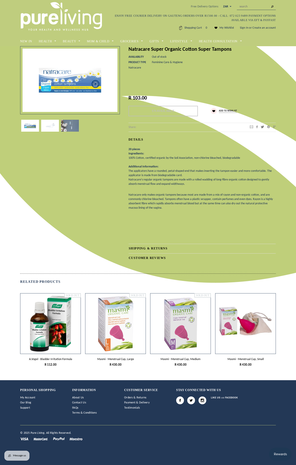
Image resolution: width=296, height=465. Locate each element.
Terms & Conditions (84, 412)
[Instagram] (202, 400)
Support (25, 407)
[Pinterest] (268, 127)
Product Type (137, 62)
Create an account (264, 27)
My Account (27, 397)
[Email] (251, 127)
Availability (136, 57)
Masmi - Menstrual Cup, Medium (180, 359)
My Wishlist (227, 27)
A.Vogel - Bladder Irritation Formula (50, 359)
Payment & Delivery (137, 402)
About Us (78, 397)
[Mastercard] (41, 438)
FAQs (75, 407)
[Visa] (24, 438)
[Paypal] (59, 438)
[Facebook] (180, 400)
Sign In (244, 27)
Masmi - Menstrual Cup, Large (115, 359)
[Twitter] (262, 127)
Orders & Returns (135, 397)
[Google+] (274, 127)
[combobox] (256, 6)
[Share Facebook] (257, 127)
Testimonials (132, 407)
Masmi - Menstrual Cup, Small (246, 359)
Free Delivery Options (204, 6)
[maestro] (76, 438)
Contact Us (79, 402)
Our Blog (25, 402)
